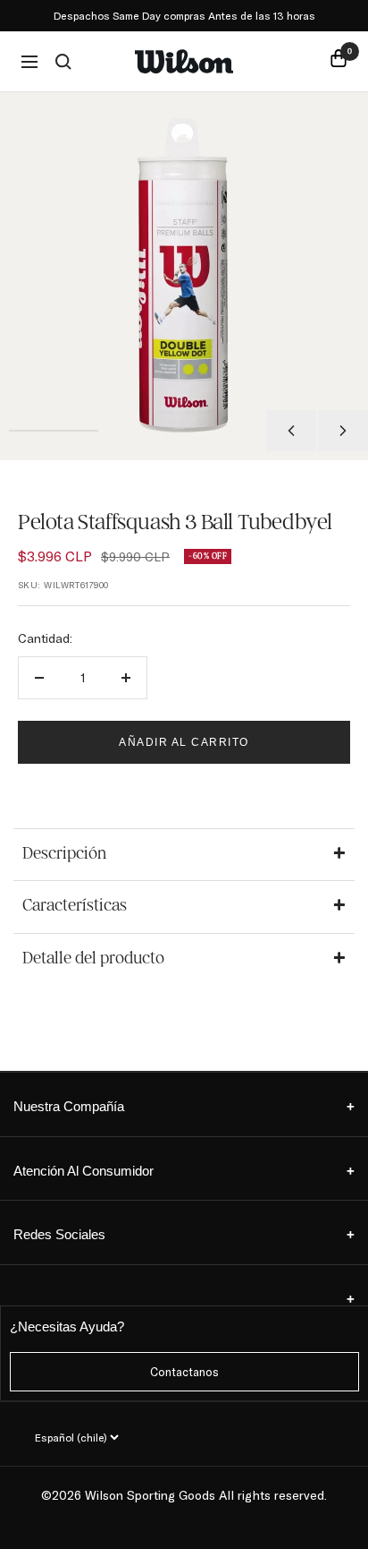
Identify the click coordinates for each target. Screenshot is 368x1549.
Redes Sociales (184, 1234)
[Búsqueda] (63, 62)
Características (74, 905)
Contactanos (184, 1372)
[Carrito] (338, 61)
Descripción (64, 853)
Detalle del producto (93, 958)
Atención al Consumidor (184, 1170)
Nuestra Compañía (184, 1106)
